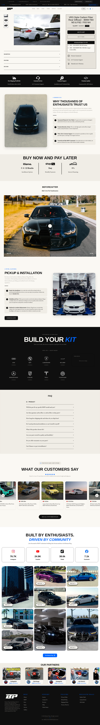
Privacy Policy (64, 697)
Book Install (78, 1)
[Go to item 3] (6, 26)
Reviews (44, 702)
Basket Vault (83, 697)
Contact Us (88, 1)
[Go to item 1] (6, 15)
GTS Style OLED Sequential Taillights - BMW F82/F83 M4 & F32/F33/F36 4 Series (75, 505)
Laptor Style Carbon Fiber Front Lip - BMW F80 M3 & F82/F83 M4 (51, 504)
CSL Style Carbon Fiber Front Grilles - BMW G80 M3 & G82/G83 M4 (27, 504)
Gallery (60, 8)
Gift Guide (82, 702)
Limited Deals (83, 699)
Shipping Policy (64, 702)
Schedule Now (11, 318)
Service (54, 8)
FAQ (43, 704)
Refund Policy (64, 699)
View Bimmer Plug (49, 655)
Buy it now (81, 37)
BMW (38, 8)
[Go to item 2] (6, 20)
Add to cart (81, 32)
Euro (43, 8)
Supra (48, 8)
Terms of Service (65, 704)
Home (33, 8)
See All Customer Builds (50, 517)
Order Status (45, 707)
